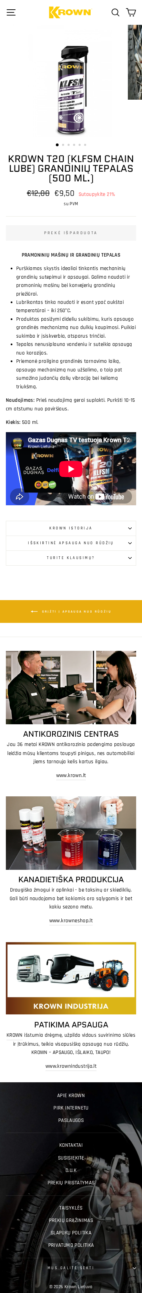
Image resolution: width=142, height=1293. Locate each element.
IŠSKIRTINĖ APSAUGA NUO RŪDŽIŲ (71, 543)
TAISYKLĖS (70, 1208)
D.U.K (71, 1170)
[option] (71, 81)
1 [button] (57, 145)
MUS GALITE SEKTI (71, 1268)
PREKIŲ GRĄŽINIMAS (71, 1220)
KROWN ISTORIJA (70, 528)
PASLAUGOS (71, 1120)
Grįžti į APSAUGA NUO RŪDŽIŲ (76, 611)
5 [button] (80, 145)
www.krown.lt (71, 775)
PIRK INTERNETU (70, 1108)
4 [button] (75, 145)
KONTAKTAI (71, 1145)
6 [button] (86, 145)
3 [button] (69, 145)
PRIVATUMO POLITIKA (71, 1245)
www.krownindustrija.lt (71, 1066)
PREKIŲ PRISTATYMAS (71, 1183)
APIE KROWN (71, 1095)
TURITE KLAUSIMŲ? (71, 557)
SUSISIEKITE (71, 1158)
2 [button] (63, 145)
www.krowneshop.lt (71, 920)
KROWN (47, 744)
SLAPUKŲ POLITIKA (71, 1233)
